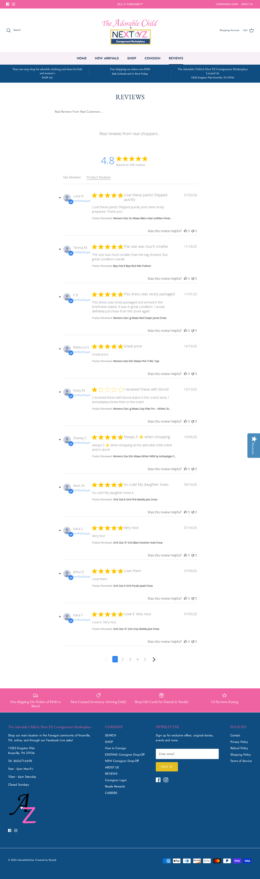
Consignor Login (116, 780)
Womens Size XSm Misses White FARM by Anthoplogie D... (144, 456)
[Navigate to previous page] (106, 659)
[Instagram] (13, 4)
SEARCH (110, 735)
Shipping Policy (240, 754)
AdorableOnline (25, 860)
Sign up (166, 767)
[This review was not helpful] (192, 231)
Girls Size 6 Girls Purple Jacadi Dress (133, 585)
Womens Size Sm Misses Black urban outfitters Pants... (142, 218)
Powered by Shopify (45, 860)
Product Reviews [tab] (99, 177)
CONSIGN (152, 58)
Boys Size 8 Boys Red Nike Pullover (132, 266)
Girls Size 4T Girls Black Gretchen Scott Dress (137, 542)
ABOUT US (247, 4)
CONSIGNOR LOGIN (227, 4)
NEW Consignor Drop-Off (122, 761)
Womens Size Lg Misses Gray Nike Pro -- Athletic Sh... (142, 408)
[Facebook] (7, 4)
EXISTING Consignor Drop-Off (124, 754)
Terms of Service (241, 761)
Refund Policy (239, 748)
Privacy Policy (239, 742)
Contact (235, 735)
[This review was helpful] (185, 231)
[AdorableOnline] (130, 30)
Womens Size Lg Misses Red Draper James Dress (139, 318)
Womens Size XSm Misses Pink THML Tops (136, 361)
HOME (82, 58)
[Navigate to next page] (154, 659)
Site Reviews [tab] (72, 177)
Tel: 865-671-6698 (20, 761)
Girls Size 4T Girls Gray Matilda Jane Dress (136, 629)
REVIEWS (176, 58)
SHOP (131, 58)
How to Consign (115, 748)
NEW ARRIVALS (107, 58)
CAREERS (111, 793)
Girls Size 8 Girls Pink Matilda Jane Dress (135, 499)
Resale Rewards (115, 786)
